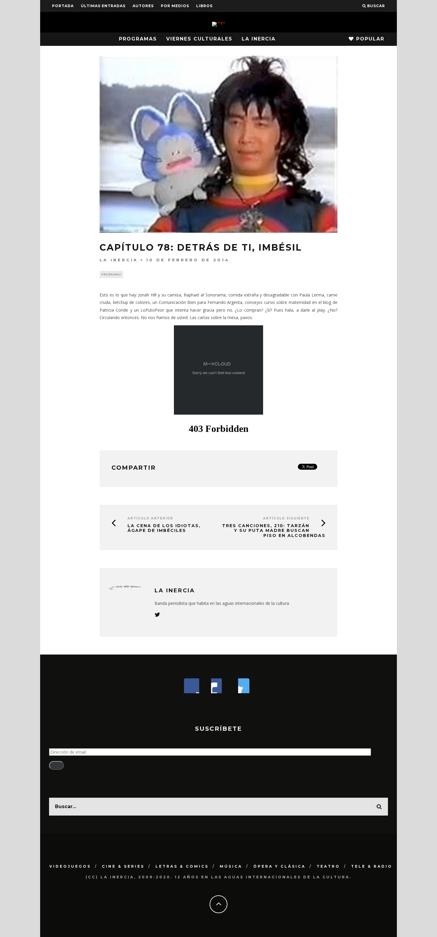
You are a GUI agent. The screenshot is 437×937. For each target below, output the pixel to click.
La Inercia (259, 39)
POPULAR (369, 39)
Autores (143, 6)
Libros (204, 6)
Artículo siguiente (286, 518)
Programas (138, 39)
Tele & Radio (371, 866)
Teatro (328, 866)
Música (231, 866)
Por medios (175, 6)
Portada (63, 6)
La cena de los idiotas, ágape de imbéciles (164, 528)
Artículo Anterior (150, 518)
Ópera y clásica (279, 866)
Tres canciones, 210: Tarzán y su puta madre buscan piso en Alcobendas (274, 530)
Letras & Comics (182, 866)
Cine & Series (123, 866)
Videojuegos (70, 866)
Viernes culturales (199, 39)
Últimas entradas (103, 6)
